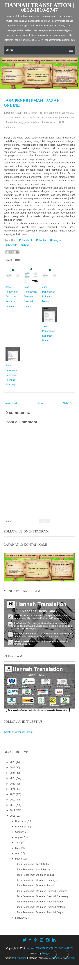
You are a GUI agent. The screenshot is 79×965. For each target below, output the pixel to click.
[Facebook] (30, 940)
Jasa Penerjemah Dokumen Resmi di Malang (41, 907)
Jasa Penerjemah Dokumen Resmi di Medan (40, 901)
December (21, 821)
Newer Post (11, 403)
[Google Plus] (35, 940)
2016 (13, 815)
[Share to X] (14, 252)
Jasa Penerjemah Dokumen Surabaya (37, 880)
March (19, 858)
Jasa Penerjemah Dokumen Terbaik (36, 874)
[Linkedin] (54, 940)
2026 (13, 762)
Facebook (27, 240)
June (18, 842)
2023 (13, 778)
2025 (13, 767)
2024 (13, 772)
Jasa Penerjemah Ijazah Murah (33, 869)
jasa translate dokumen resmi (40, 122)
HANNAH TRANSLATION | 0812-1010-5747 (39, 7)
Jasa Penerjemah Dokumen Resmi (35, 885)
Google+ (56, 240)
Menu (9, 50)
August (19, 837)
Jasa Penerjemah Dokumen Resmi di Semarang (12, 296)
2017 (13, 810)
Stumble (12, 245)
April (18, 853)
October (19, 832)
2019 (13, 799)
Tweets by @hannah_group (18, 732)
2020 (13, 794)
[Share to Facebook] (17, 252)
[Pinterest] (42, 940)
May (18, 848)
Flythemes (20, 958)
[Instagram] (48, 940)
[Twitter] (24, 940)
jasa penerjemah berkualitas (58, 112)
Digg (26, 245)
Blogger (46, 953)
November (21, 826)
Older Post (68, 403)
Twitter (42, 240)
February (20, 917)
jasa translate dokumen (45, 117)
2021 (13, 789)
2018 (13, 805)
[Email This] (7, 252)
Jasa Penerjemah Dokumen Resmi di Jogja (40, 912)
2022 (13, 783)
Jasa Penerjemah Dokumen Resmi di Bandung (12, 375)
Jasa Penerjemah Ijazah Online (33, 864)
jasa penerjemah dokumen (18, 117)
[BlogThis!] (10, 252)
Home (40, 403)
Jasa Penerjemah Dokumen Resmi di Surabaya (30, 296)
